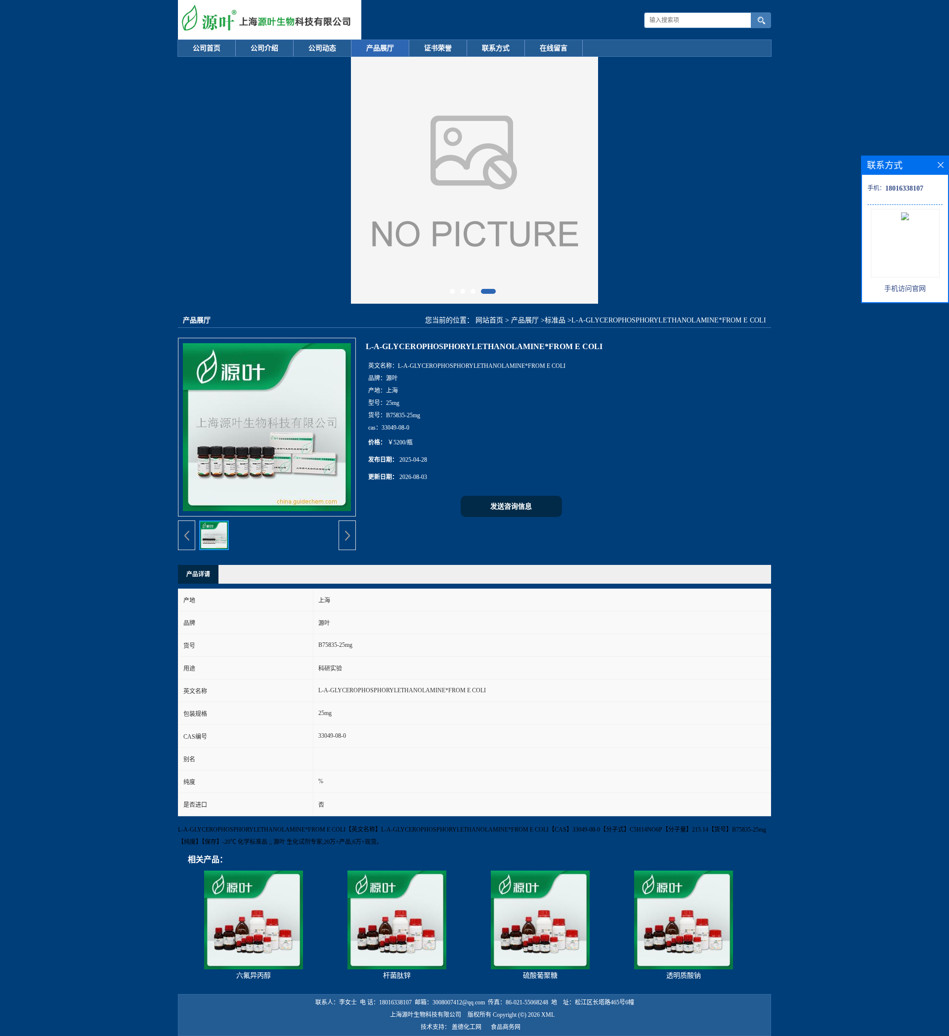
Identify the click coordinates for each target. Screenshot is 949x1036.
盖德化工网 (466, 1027)
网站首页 (489, 320)
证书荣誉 (438, 48)
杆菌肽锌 (397, 975)
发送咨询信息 (511, 506)
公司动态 (322, 48)
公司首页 (206, 48)
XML (548, 1014)
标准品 (555, 320)
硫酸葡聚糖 (540, 975)
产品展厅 (380, 48)
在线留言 (553, 48)
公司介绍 (264, 48)
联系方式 (496, 48)
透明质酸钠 (683, 975)
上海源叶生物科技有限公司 (425, 1014)
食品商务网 (505, 1027)
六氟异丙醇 (253, 975)
